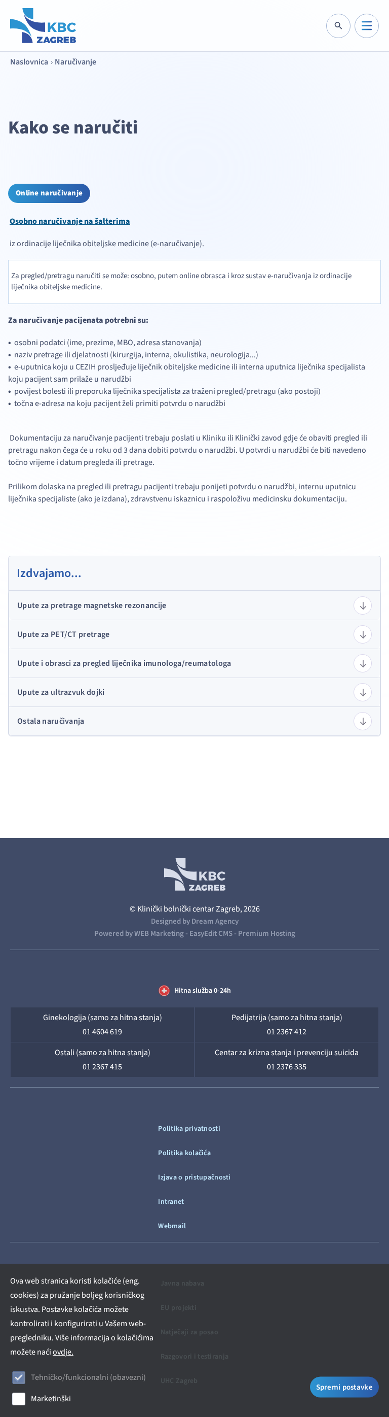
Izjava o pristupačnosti (194, 1177)
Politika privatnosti (189, 1129)
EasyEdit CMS (210, 933)
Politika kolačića (184, 1153)
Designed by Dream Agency (195, 921)
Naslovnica (29, 62)
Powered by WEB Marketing (139, 933)
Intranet (171, 1202)
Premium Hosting (266, 933)
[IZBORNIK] (367, 26)
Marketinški (51, 1398)
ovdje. (63, 1352)
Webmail (172, 1226)
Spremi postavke (344, 1387)
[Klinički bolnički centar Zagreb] (43, 25)
